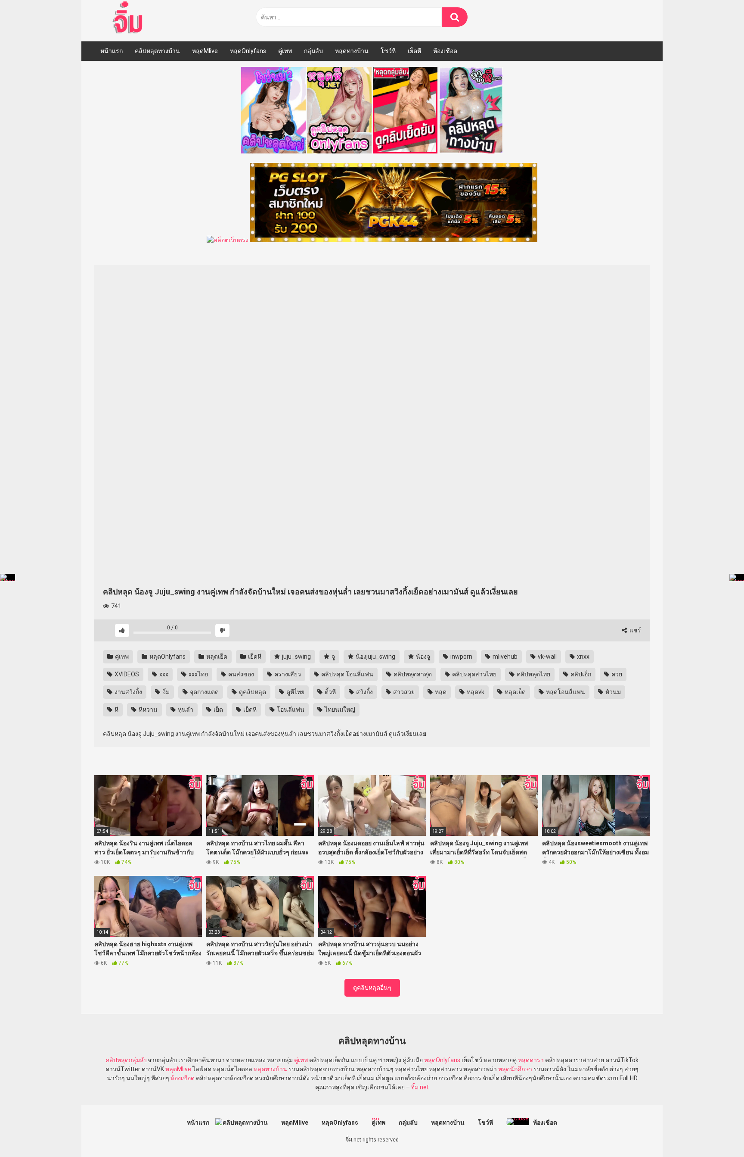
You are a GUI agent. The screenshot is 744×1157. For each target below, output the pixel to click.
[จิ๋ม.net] (129, 18)
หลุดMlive (205, 50)
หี (115, 709)
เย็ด (217, 709)
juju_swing (296, 656)
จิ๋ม (165, 691)
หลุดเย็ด (216, 656)
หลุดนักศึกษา (515, 1069)
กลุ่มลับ (313, 50)
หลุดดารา (531, 1060)
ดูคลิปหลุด (252, 691)
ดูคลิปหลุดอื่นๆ (372, 987)
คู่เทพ (285, 50)
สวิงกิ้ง (364, 691)
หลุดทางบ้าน (352, 50)
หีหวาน (147, 709)
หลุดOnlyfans (248, 50)
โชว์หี (388, 50)
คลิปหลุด (117, 1060)
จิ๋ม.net (420, 1087)
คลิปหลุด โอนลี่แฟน (346, 674)
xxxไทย (197, 674)
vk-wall (546, 656)
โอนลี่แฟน (290, 709)
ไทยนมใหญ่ (339, 709)
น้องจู (422, 656)
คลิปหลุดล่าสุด (412, 674)
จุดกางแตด (204, 691)
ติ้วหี (329, 691)
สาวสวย (403, 691)
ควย (616, 674)
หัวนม (612, 691)
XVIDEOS (126, 674)
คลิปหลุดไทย (532, 674)
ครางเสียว (287, 674)
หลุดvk (474, 691)
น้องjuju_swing (374, 656)
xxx (163, 674)
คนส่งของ (240, 674)
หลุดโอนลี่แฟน (565, 691)
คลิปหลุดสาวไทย (473, 674)
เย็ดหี (414, 50)
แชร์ (634, 630)
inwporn (460, 656)
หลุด (440, 691)
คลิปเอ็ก (580, 674)
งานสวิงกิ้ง (127, 691)
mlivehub (504, 656)
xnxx (582, 656)
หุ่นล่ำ (185, 709)
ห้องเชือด (445, 50)
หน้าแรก (111, 50)
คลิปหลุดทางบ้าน (157, 50)
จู (332, 656)
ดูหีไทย (294, 691)
